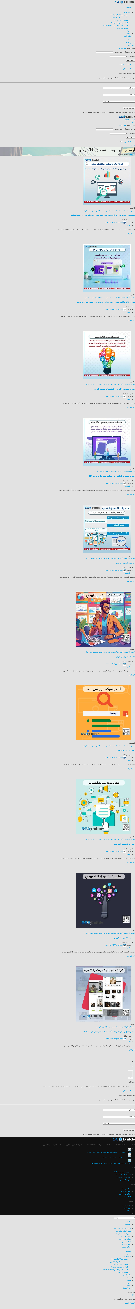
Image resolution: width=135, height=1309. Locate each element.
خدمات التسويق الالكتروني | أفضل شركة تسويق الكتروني (114, 389)
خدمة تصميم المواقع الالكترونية (118, 17)
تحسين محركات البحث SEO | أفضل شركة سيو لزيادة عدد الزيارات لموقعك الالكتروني (109, 210)
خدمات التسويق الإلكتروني (125, 657)
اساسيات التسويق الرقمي (125, 563)
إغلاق (133, 1295)
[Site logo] (125, 1)
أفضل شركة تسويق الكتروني (124, 844)
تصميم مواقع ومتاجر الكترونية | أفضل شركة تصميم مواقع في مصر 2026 (109, 1031)
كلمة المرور (131, 56)
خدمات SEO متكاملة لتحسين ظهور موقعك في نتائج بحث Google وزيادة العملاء (106, 302)
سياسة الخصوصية (125, 1205)
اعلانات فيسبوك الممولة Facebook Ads (115, 25)
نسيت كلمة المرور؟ (129, 64)
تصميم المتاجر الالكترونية (123, 1177)
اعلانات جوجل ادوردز (125, 1194)
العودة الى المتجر (130, 1303)
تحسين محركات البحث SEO (119, 15)
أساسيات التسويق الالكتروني (124, 938)
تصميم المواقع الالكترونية (123, 1174)
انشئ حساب (122, 48)
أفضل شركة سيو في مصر (125, 750)
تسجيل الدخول (130, 60)
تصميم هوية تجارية (122, 28)
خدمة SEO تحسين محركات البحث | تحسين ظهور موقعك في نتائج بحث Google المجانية (103, 215)
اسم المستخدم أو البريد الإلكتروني (124, 52)
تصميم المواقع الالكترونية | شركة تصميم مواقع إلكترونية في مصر (115, 471)
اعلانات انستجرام (126, 1191)
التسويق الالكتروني (125, 1180)
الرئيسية (132, 154)
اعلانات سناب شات (125, 1196)
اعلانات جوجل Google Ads (119, 23)
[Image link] (124, 1138)
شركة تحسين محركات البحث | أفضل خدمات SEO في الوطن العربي (114, 1157)
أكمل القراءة (131, 233)
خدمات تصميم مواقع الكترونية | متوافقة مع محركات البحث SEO (112, 476)
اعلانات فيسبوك (126, 1189)
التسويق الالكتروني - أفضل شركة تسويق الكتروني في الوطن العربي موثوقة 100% (110, 384)
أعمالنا (129, 1211)
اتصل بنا (129, 1213)
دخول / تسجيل (127, 1288)
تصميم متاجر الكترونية (121, 20)
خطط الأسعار (127, 1208)
